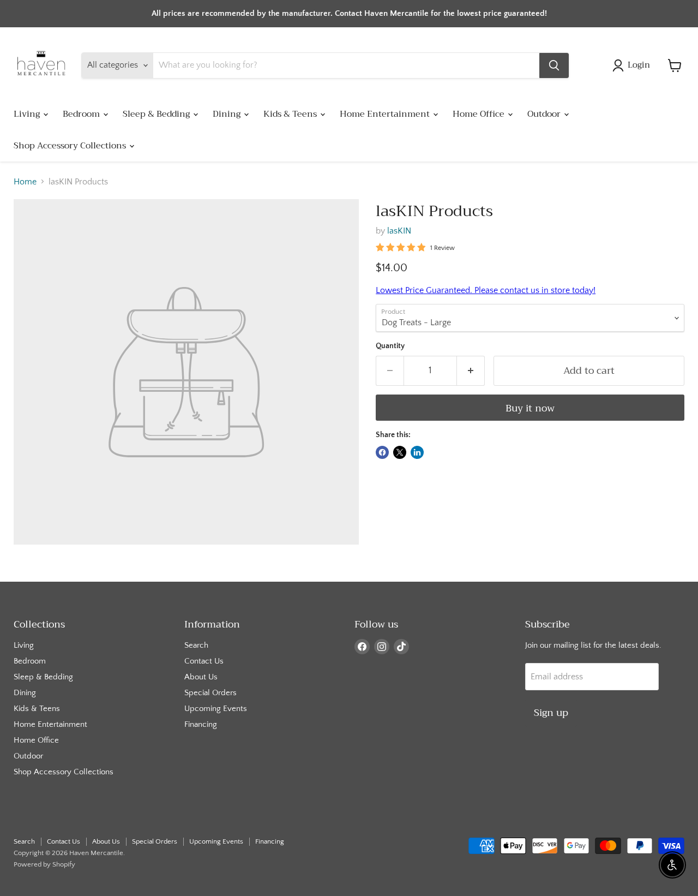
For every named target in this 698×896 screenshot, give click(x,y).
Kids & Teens (291, 114)
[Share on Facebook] (382, 452)
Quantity (390, 346)
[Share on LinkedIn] (417, 452)
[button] (633, 65)
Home (25, 182)
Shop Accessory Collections (71, 145)
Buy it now (530, 408)
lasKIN (399, 231)
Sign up (551, 712)
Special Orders (210, 692)
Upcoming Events (215, 708)
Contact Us (204, 661)
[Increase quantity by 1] (471, 371)
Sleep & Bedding (157, 114)
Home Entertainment (386, 114)
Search (196, 645)
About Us (201, 677)
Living (28, 114)
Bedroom (82, 114)
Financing (200, 724)
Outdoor (545, 114)
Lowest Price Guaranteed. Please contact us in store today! (485, 290)
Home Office (480, 114)
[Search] (554, 65)
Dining (228, 114)
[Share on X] (399, 452)
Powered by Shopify (44, 864)
